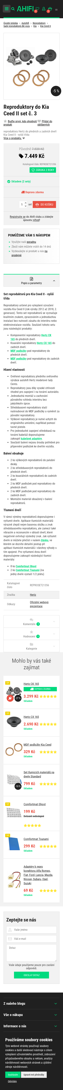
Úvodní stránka (11, 23)
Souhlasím (13, 1074)
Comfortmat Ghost (26, 566)
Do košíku (47, 204)
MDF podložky (18, 351)
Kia (35, 26)
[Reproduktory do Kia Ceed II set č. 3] (31, 66)
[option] (31, 692)
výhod (36, 220)
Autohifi (25, 23)
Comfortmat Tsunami (28, 570)
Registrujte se (18, 216)
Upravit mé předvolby (34, 1074)
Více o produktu (13, 138)
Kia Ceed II (45, 26)
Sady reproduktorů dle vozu (17, 26)
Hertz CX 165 (44, 343)
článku (44, 540)
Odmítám (12, 1081)
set (30, 204)
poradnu (31, 242)
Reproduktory (39, 23)
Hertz (33, 594)
